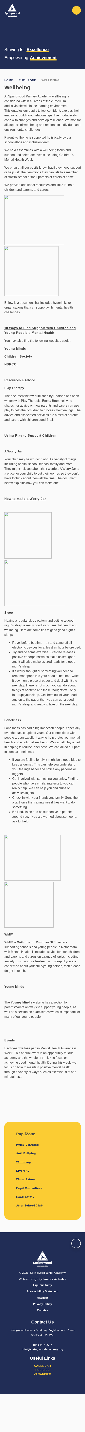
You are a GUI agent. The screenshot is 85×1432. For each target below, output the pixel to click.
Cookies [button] (42, 1310)
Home (8, 80)
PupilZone (27, 80)
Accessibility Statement (43, 1291)
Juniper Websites (54, 1279)
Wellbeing (51, 80)
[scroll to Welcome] (76, 1243)
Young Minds (15, 348)
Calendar (42, 1365)
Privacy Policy (42, 1304)
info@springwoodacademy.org (42, 1349)
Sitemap (42, 1297)
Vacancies (42, 1374)
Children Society (18, 356)
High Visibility (42, 1285)
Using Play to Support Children (30, 435)
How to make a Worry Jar (25, 498)
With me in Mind (30, 942)
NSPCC (11, 364)
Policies (42, 1370)
